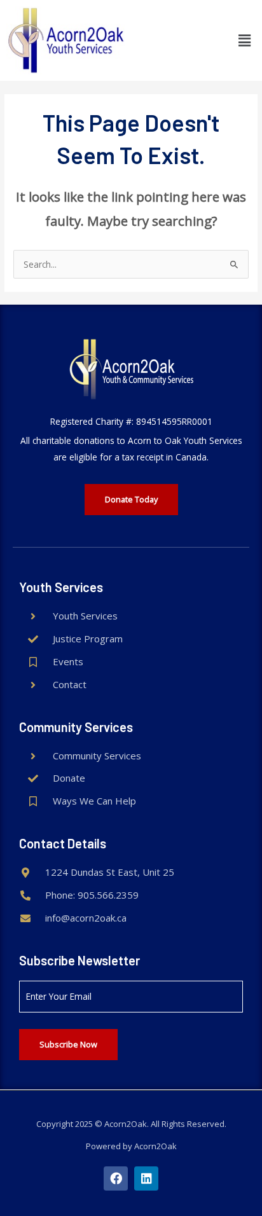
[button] (245, 40)
